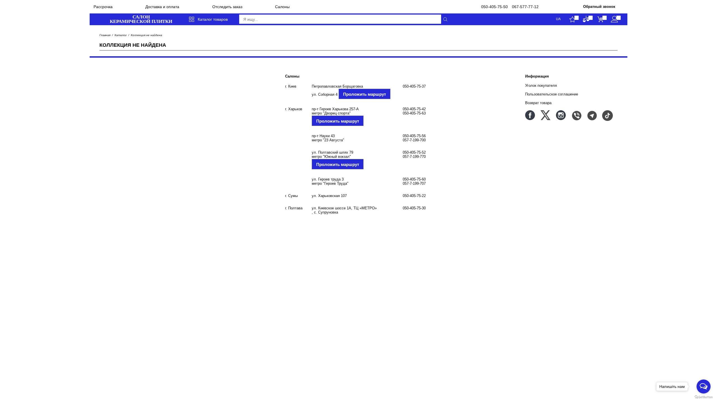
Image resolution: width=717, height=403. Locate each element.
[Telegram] (592, 115)
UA (558, 19)
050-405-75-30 (414, 208)
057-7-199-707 (414, 183)
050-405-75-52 (414, 152)
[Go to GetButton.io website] (704, 397)
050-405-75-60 (414, 179)
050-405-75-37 (414, 86)
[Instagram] (561, 115)
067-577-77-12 (525, 6)
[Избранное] (572, 19)
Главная (104, 35)
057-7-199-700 (414, 140)
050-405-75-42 (414, 109)
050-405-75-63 (414, 113)
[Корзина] (600, 19)
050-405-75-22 (414, 196)
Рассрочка (103, 6)
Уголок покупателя (541, 85)
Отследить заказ (227, 6)
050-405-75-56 (414, 136)
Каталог (121, 35)
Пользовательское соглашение (551, 94)
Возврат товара (538, 103)
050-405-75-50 (494, 6)
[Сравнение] (586, 19)
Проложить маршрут (364, 94)
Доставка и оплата (162, 6)
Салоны (282, 6)
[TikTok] (607, 115)
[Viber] (576, 115)
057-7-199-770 (414, 156)
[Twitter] (545, 115)
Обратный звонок (599, 6)
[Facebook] (530, 115)
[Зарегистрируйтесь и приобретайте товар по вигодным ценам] (614, 19)
